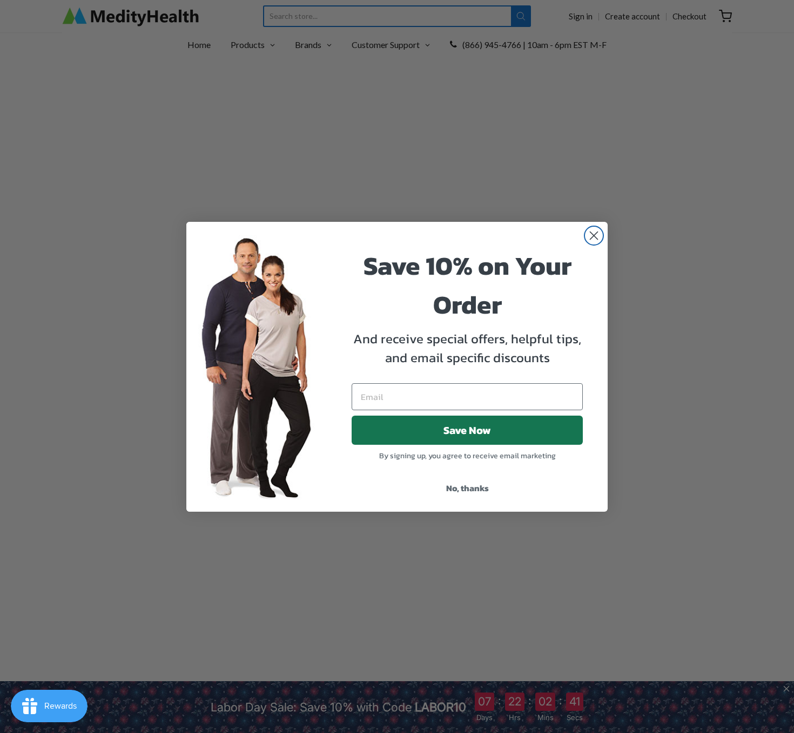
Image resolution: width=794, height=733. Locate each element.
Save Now (467, 430)
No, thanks (467, 487)
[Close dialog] (593, 235)
